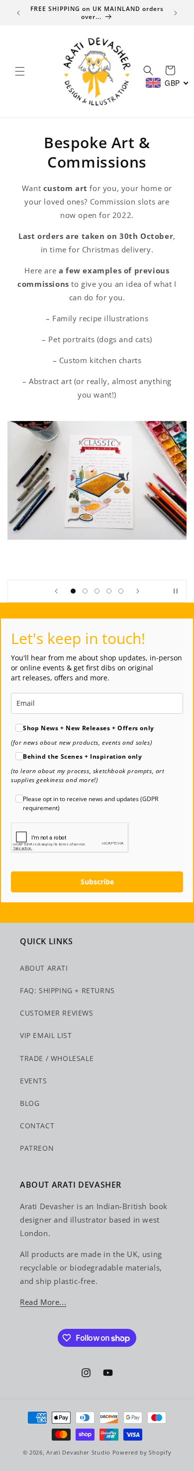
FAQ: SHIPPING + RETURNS (67, 990)
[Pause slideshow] (176, 591)
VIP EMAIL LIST (46, 1035)
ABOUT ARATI (44, 968)
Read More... (43, 1302)
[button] (20, 71)
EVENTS (33, 1080)
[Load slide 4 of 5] (109, 591)
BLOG (29, 1103)
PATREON (37, 1148)
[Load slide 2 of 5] (85, 591)
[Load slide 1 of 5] (73, 591)
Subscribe (97, 881)
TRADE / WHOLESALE (57, 1058)
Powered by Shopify (142, 1452)
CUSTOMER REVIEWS (57, 1013)
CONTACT (37, 1125)
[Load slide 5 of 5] (121, 591)
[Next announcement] (176, 13)
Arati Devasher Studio (78, 1452)
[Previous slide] (56, 591)
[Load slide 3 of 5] (97, 591)
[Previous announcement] (18, 13)
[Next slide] (138, 591)
